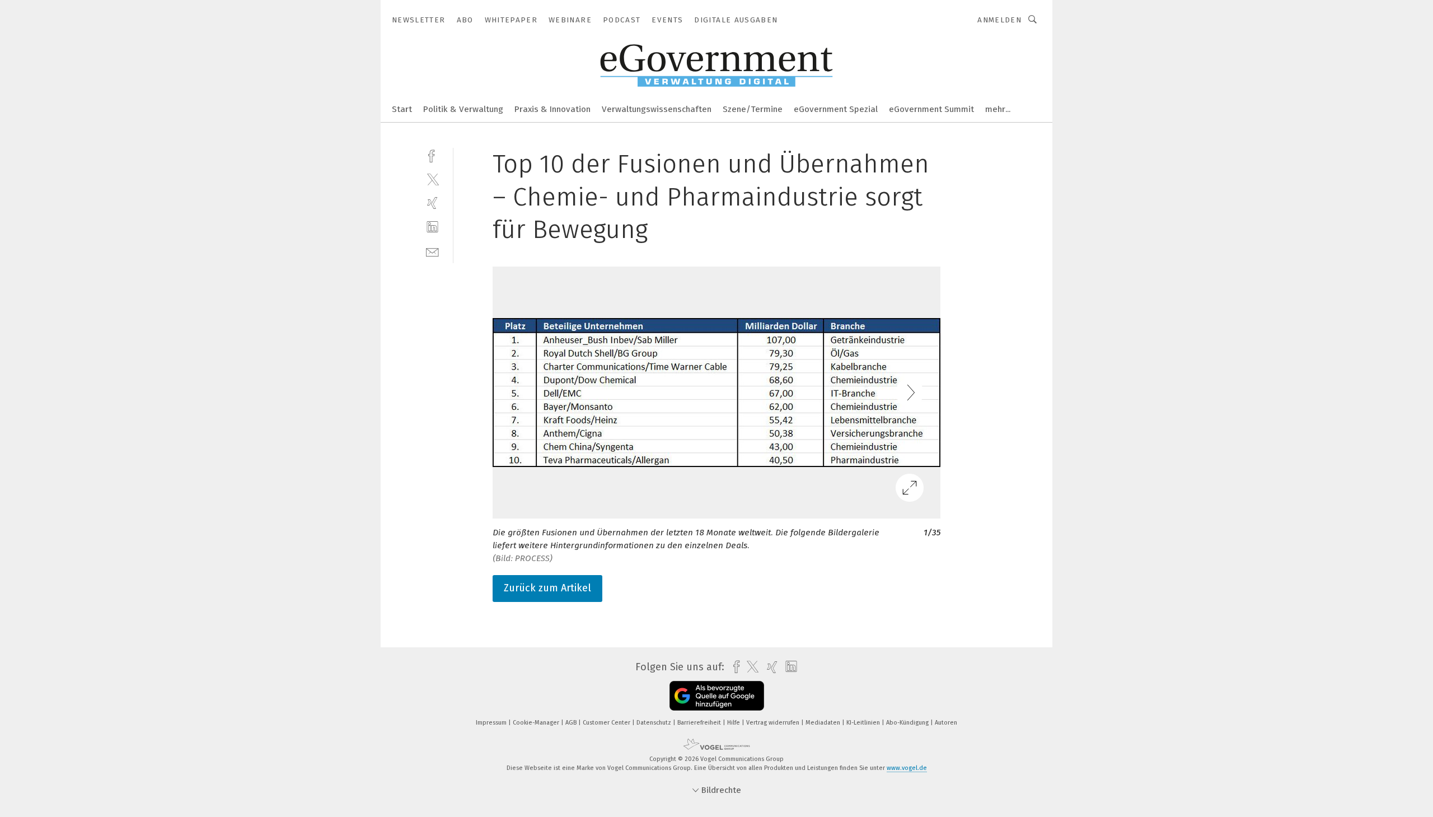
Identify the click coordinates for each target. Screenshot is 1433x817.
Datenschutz (654, 722)
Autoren (946, 722)
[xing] (432, 203)
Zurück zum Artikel (547, 588)
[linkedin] (432, 227)
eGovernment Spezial (836, 109)
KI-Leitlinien (864, 722)
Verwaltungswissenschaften (656, 109)
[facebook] (432, 155)
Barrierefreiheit (700, 722)
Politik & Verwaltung (463, 109)
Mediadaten (824, 722)
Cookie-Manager (537, 722)
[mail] (432, 251)
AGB (571, 722)
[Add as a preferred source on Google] (716, 696)
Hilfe (734, 722)
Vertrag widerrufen (773, 722)
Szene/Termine (753, 109)
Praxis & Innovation (552, 109)
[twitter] (432, 179)
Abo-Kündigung (908, 722)
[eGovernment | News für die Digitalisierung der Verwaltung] (402, 108)
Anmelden (999, 20)
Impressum (492, 722)
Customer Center (607, 722)
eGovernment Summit (931, 109)
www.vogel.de (907, 768)
